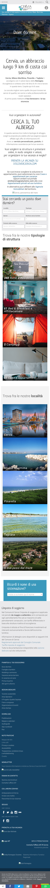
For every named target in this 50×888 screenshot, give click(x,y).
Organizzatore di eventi (10, 705)
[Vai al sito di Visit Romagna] (25, 863)
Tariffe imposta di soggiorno (13, 645)
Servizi (5, 216)
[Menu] (3, 7)
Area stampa (6, 708)
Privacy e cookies (8, 745)
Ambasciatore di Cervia (10, 793)
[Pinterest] (36, 886)
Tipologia (29, 208)
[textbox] (25, 594)
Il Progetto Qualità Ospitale (11, 700)
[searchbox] (13, 211)
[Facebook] (10, 886)
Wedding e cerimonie (9, 673)
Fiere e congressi (8, 702)
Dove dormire (6, 667)
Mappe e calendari (8, 721)
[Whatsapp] (45, 886)
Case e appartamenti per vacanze (30, 175)
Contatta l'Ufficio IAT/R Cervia (37, 845)
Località (5, 208)
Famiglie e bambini (8, 670)
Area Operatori (7, 697)
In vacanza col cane (9, 678)
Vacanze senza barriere (10, 675)
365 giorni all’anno (8, 684)
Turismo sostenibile (9, 694)
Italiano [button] (38, 2)
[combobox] (14, 211)
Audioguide (6, 724)
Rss (3, 730)
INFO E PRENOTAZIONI (39, 841)
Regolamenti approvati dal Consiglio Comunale (21, 642)
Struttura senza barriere (33, 216)
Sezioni (5, 2)
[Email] (27, 886)
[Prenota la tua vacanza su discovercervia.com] (9, 831)
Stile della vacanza (31, 223)
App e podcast (7, 727)
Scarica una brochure (9, 780)
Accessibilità (6, 748)
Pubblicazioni (6, 718)
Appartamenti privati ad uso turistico (25, 183)
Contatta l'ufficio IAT (9, 783)
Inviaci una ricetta (8, 796)
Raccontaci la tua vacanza (11, 799)
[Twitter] (18, 886)
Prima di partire (7, 681)
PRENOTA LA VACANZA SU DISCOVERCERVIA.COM (25, 162)
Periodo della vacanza (10, 223)
